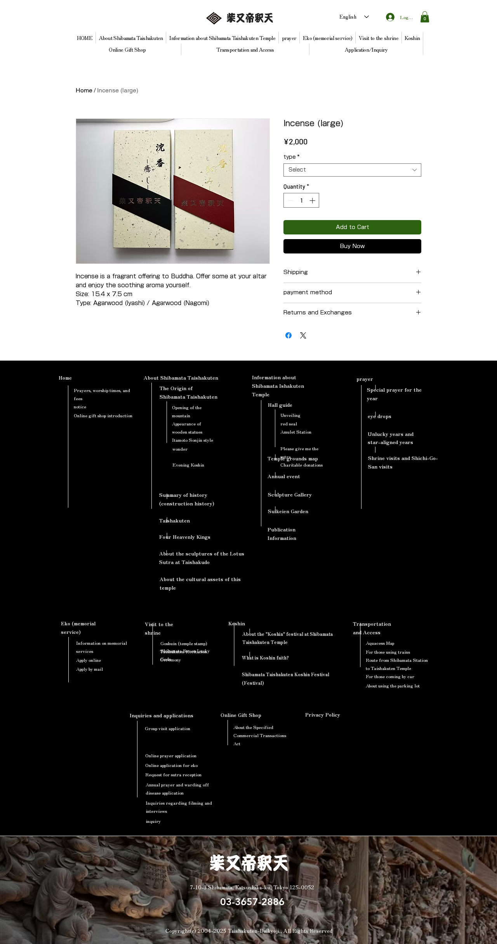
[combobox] (352, 170)
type (291, 157)
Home (84, 90)
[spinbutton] (301, 200)
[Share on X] (303, 335)
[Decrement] (290, 200)
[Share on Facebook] (288, 335)
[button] (424, 17)
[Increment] (313, 200)
